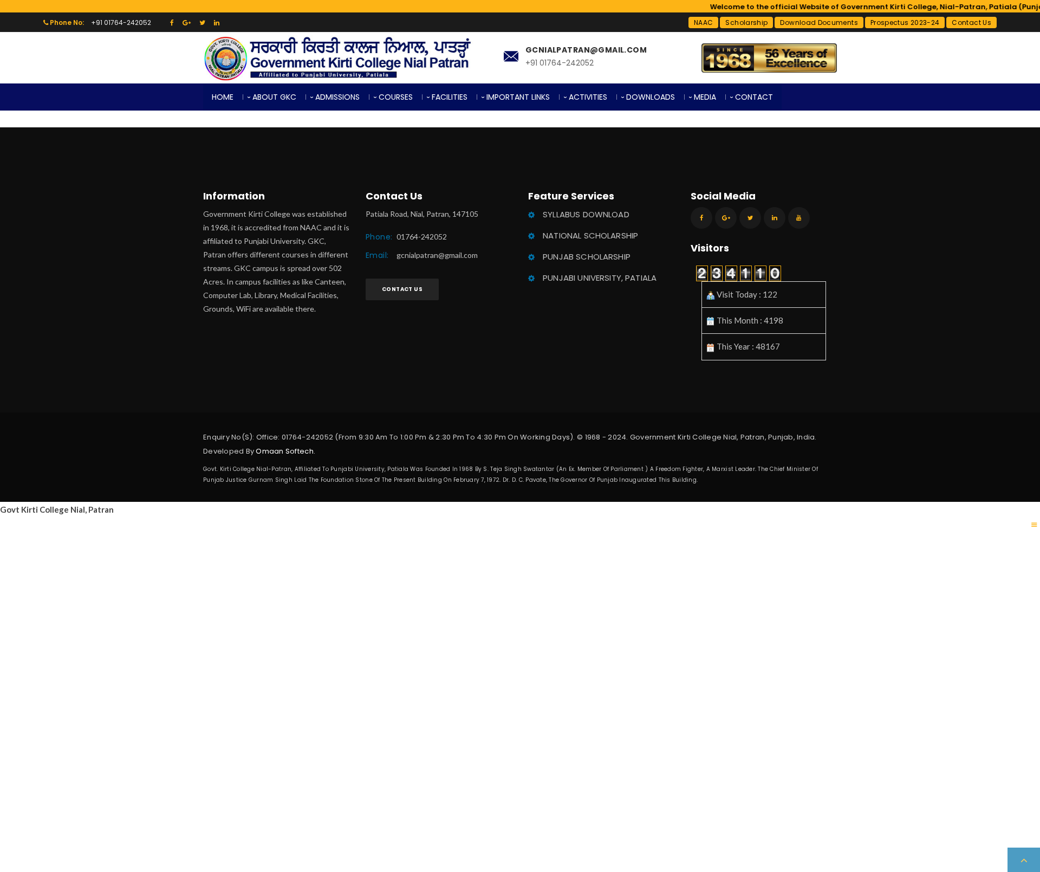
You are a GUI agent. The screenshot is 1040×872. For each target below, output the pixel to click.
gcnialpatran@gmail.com (437, 255)
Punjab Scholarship (586, 256)
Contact (754, 97)
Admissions (337, 97)
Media (705, 97)
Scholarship (746, 22)
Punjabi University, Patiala (599, 277)
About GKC (274, 97)
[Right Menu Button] (1034, 524)
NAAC (703, 22)
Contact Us (971, 22)
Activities (588, 97)
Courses (396, 97)
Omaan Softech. (285, 451)
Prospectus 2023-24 (904, 22)
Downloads (650, 97)
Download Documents (818, 22)
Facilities (449, 97)
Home (222, 97)
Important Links (518, 97)
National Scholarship (590, 235)
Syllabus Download (586, 214)
